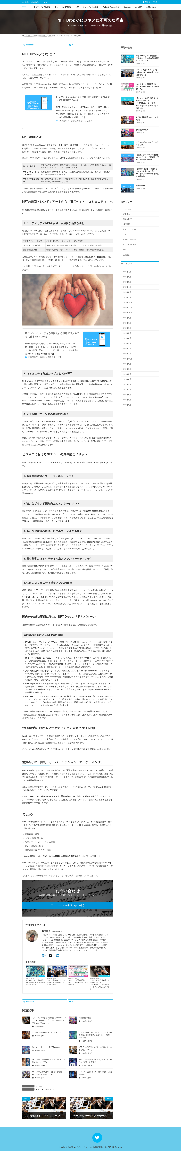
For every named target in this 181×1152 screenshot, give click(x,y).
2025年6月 (127, 328)
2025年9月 (127, 317)
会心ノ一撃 (140, 185)
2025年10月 (127, 312)
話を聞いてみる (151, 2)
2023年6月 (127, 404)
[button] (67, 905)
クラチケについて (104, 976)
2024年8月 (127, 364)
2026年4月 (127, 287)
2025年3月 (127, 343)
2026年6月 (127, 276)
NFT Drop (36, 74)
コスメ (31, 603)
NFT (39, 1089)
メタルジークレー (42, 603)
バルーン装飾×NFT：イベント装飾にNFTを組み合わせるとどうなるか (56, 982)
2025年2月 (127, 348)
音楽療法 (126, 254)
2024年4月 (127, 379)
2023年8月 (127, 399)
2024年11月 (127, 358)
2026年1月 (127, 297)
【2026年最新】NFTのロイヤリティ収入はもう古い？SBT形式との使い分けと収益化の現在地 (95, 1035)
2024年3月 (127, 384)
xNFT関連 (42, 976)
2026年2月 (127, 292)
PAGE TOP (174, 1115)
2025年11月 (127, 307)
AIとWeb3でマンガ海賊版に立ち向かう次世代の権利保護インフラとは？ (35, 982)
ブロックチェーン (50, 1089)
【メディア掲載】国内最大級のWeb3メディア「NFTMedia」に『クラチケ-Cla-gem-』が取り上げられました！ (100, 984)
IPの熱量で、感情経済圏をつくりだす (75, 120)
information (127, 209)
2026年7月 (127, 271)
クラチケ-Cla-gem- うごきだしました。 (47, 1032)
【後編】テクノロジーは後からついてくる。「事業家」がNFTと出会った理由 (147, 157)
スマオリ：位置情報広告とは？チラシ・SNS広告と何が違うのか (78, 982)
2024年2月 (127, 389)
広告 (86, 976)
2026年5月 (127, 282)
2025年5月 (127, 333)
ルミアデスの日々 (129, 244)
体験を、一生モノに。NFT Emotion (46, 1047)
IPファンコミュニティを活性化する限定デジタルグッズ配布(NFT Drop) (83, 98)
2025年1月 (127, 353)
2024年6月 (127, 369)
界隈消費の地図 (85, 1017)
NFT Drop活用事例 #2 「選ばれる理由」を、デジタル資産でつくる (47, 1073)
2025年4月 (127, 338)
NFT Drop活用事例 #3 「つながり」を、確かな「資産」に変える (95, 1060)
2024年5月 (127, 374)
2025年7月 (127, 323)
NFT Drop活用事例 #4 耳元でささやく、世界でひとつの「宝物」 (48, 1060)
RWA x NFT (63, 976)
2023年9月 (127, 394)
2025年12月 (127, 302)
